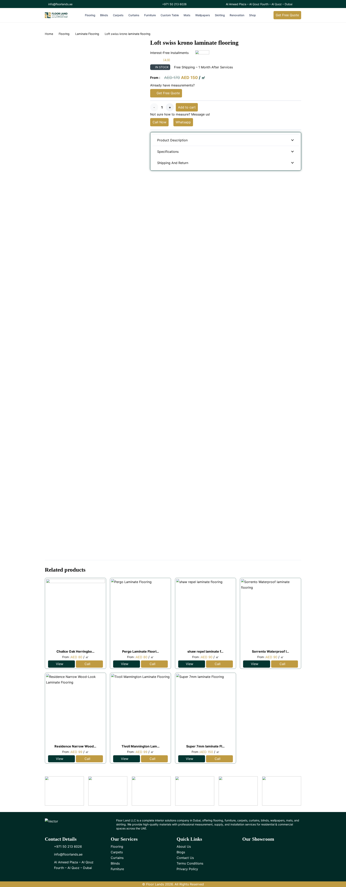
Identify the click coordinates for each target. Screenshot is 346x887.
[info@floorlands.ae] (49, 854)
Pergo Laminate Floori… (140, 651)
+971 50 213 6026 (68, 846)
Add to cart (187, 107)
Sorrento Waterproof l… (270, 651)
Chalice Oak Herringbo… (75, 651)
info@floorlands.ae (68, 854)
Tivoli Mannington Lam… (141, 746)
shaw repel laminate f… (205, 651)
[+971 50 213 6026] (49, 846)
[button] (97, 15)
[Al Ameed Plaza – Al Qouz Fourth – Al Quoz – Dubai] (49, 865)
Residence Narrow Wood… (75, 746)
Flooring (64, 33)
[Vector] (56, 15)
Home (49, 33)
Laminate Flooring (87, 33)
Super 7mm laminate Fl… (205, 746)
